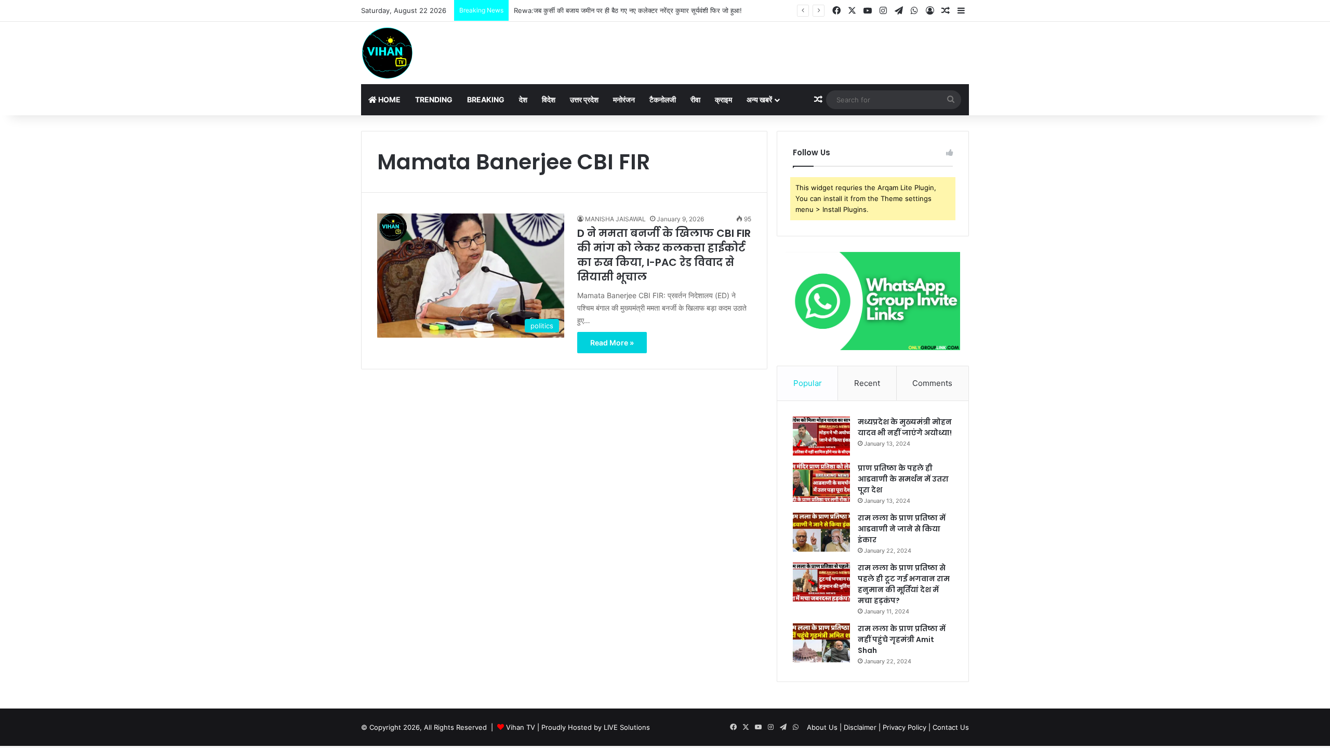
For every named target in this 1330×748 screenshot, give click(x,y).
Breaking (485, 99)
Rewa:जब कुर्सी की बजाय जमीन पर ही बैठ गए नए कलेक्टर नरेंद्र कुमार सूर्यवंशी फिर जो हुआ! (628, 10)
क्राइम (723, 99)
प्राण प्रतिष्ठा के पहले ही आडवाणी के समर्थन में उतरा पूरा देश (903, 479)
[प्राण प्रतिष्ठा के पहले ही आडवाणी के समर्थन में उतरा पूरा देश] (821, 482)
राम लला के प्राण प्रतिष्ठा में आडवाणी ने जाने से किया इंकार (902, 529)
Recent (867, 383)
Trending (434, 99)
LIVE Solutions (627, 727)
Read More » (612, 342)
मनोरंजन (624, 99)
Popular (807, 383)
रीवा (695, 99)
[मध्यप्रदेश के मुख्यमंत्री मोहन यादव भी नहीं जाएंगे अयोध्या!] (821, 436)
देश (523, 99)
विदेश (548, 99)
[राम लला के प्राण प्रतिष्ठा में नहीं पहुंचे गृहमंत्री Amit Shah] (821, 642)
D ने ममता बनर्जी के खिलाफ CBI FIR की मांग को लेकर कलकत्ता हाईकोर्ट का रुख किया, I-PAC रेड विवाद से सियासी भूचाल (664, 255)
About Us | (824, 727)
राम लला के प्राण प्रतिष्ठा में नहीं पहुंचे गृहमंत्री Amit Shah (902, 639)
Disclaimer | (862, 727)
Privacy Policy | (906, 727)
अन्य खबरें (759, 99)
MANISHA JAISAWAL (615, 219)
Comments (932, 383)
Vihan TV (520, 727)
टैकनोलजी (662, 99)
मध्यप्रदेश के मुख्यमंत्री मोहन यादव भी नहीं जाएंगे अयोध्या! (905, 427)
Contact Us (951, 727)
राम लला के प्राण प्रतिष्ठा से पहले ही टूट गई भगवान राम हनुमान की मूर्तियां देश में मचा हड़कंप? (904, 584)
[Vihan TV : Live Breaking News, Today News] (387, 53)
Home (389, 99)
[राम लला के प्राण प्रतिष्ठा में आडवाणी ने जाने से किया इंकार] (821, 532)
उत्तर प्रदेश (584, 99)
